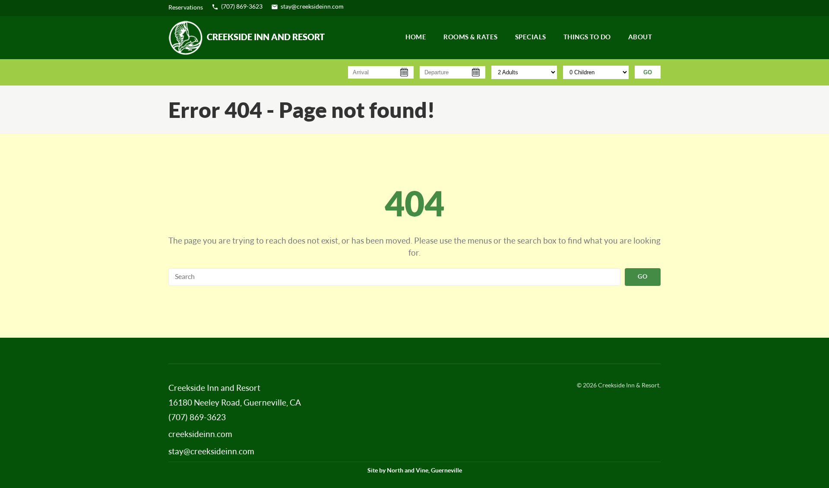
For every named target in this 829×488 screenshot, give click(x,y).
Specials (530, 37)
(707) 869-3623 (242, 7)
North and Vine (407, 471)
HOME (415, 37)
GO (647, 72)
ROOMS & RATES (470, 37)
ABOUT (640, 37)
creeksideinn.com (200, 435)
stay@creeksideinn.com (312, 7)
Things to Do (587, 37)
